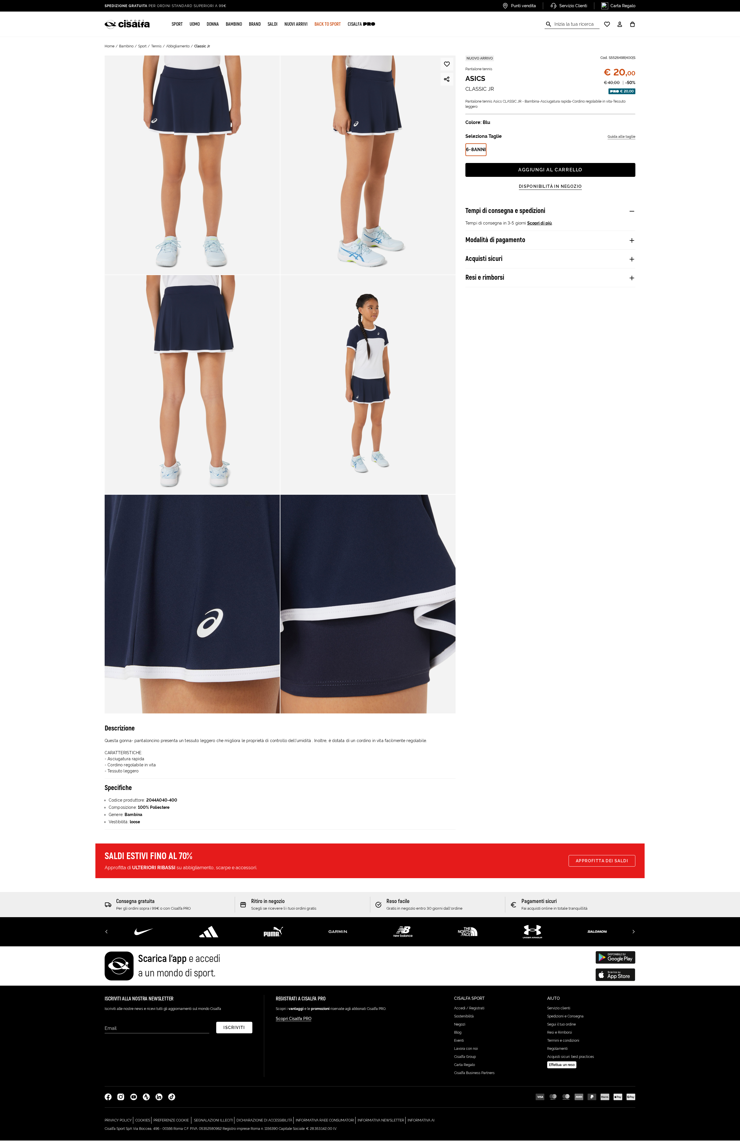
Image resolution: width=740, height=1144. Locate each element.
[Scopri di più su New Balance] (403, 931)
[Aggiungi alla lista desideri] (447, 64)
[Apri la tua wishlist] (607, 24)
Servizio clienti (558, 1008)
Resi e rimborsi (484, 277)
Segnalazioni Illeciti (214, 1120)
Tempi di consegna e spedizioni (505, 211)
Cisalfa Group (465, 1057)
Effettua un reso (562, 1065)
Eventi (459, 1041)
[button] (177, 24)
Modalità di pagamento (495, 240)
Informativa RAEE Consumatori (326, 1120)
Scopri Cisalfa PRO (293, 1018)
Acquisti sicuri (483, 259)
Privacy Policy (119, 1120)
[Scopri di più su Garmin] (338, 931)
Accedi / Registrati (469, 1008)
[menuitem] (177, 24)
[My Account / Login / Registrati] (619, 24)
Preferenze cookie (171, 1120)
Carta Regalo (464, 1065)
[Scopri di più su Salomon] (597, 931)
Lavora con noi (466, 1049)
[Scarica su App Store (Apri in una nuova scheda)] (615, 974)
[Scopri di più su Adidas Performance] (208, 931)
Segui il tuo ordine (561, 1024)
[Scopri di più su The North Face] (467, 931)
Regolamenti (557, 1049)
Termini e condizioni (563, 1041)
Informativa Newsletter (382, 1120)
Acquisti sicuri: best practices (570, 1057)
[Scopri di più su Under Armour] (532, 931)
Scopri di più (539, 223)
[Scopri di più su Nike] (144, 931)
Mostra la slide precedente (106, 931)
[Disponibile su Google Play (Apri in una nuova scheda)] (615, 957)
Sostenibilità (464, 1016)
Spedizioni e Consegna (565, 1016)
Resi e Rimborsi (559, 1032)
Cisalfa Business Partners (474, 1073)
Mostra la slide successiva (633, 931)
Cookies (143, 1120)
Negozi (459, 1024)
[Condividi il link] (447, 79)
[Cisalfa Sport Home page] (127, 24)
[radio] (475, 149)
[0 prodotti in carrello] (632, 24)
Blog (457, 1032)
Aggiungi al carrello (550, 170)
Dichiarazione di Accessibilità (265, 1120)
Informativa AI (421, 1120)
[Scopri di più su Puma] (273, 931)
